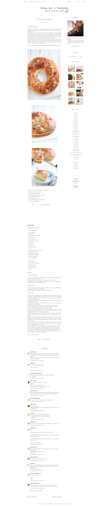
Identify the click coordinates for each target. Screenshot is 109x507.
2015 (75, 127)
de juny (76, 141)
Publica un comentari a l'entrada (35, 490)
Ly (30, 413)
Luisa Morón (32, 457)
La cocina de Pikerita (40, 199)
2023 (76, 114)
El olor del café (37, 193)
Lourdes (31, 351)
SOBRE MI (31, 1)
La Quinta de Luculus (40, 195)
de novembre (76, 133)
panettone (35, 35)
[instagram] (70, 1)
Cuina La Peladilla (33, 398)
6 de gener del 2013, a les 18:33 (37, 388)
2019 (76, 120)
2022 (76, 115)
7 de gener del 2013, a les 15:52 (37, 444)
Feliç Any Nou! (76, 158)
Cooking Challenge (43, 29)
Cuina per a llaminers (48, 503)
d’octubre (76, 134)
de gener (76, 149)
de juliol (76, 139)
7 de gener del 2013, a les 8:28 (36, 410)
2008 (75, 168)
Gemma (31, 404)
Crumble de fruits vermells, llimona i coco (76, 153)
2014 (75, 128)
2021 (76, 117)
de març (76, 146)
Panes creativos (51, 39)
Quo (31, 463)
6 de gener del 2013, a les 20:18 (37, 401)
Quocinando (36, 201)
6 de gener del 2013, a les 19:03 (37, 395)
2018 (75, 122)
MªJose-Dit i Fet (33, 483)
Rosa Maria (32, 390)
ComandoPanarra (32, 36)
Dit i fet (32, 30)
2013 (75, 130)
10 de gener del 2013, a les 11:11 (37, 460)
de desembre (76, 131)
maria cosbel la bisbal (34, 373)
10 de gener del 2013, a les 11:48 (37, 470)
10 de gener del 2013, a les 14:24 (37, 480)
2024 (76, 112)
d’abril (76, 144)
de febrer (76, 147)
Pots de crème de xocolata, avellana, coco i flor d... (76, 155)
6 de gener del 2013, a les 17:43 (37, 378)
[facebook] (68, 1)
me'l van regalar (53, 41)
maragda (32, 428)
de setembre (76, 136)
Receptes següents (57, 496)
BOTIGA (44, 1)
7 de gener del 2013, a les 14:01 (37, 419)
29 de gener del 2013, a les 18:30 (37, 488)
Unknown (32, 447)
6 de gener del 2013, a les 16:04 (37, 360)
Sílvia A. (31, 380)
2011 (75, 163)
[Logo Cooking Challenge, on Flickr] (44, 213)
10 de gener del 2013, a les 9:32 (37, 454)
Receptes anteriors (31, 496)
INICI (25, 1)
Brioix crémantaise (76, 150)
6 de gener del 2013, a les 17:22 (37, 370)
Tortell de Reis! (76, 157)
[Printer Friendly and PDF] (39, 339)
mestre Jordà (40, 35)
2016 (76, 125)
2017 (75, 123)
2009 (75, 166)
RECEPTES (37, 1)
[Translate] (81, 56)
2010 (75, 165)
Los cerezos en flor (38, 191)
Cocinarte (37, 198)
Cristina (31, 421)
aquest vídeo (55, 277)
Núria (31, 363)
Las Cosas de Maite (67, 503)
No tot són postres (34, 473)
